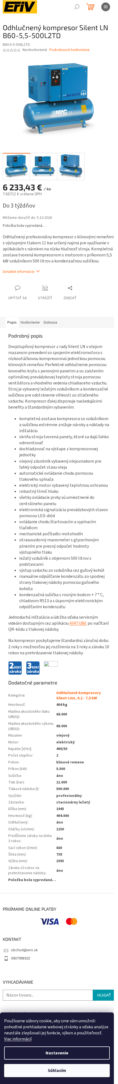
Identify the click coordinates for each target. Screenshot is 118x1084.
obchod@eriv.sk (24, 950)
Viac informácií (18, 1039)
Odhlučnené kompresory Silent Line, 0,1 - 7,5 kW (78, 695)
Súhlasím (57, 1071)
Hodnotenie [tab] (30, 322)
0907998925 (20, 958)
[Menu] (105, 6)
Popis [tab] (12, 322)
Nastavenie (57, 1053)
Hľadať (104, 995)
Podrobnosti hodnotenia (69, 50)
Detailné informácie (19, 271)
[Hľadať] (76, 6)
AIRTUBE (78, 623)
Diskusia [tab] (50, 322)
